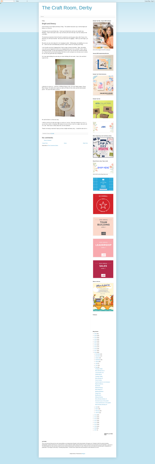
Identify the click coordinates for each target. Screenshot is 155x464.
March (96, 408)
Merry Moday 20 (98, 389)
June (96, 365)
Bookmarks (97, 385)
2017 (95, 350)
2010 (95, 424)
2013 (95, 418)
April (96, 407)
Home (42, 16)
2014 (95, 416)
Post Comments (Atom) (53, 145)
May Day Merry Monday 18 (101, 404)
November (97, 356)
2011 (95, 422)
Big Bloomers (98, 395)
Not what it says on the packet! (101, 400)
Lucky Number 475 (99, 372)
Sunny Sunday (98, 380)
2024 (95, 337)
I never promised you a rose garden (103, 402)
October (97, 357)
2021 (95, 343)
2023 (95, 339)
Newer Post (44, 143)
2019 (95, 346)
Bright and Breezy (99, 383)
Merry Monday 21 (99, 378)
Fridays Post (98, 393)
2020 (95, 344)
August (97, 361)
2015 (95, 415)
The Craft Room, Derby (67, 7)
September (98, 359)
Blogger (83, 453)
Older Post (85, 143)
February (97, 410)
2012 (95, 420)
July (96, 363)
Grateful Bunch (98, 374)
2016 (95, 352)
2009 (95, 426)
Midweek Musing (99, 387)
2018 (95, 348)
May (96, 367)
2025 (95, 335)
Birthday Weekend (99, 391)
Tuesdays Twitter (99, 368)
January (97, 412)
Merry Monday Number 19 (101, 399)
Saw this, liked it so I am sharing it (102, 382)
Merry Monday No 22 (99, 370)
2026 (95, 333)
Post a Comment (47, 140)
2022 (95, 341)
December (97, 354)
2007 (95, 430)
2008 (95, 428)
